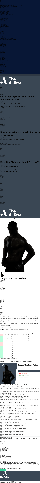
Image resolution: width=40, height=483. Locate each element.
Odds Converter (3, 45)
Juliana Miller (21, 318)
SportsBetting (2, 52)
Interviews (2, 31)
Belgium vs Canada (3, 21)
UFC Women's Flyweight (4, 458)
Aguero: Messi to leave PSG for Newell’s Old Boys (10, 142)
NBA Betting (2, 63)
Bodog (1, 50)
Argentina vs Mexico (3, 25)
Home (1, 1)
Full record (2, 300)
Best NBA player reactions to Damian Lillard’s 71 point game (13, 108)
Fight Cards (2, 33)
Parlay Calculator (3, 46)
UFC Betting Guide (3, 34)
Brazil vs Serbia (3, 20)
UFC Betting (2, 57)
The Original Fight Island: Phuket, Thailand (8, 39)
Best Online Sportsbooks (4, 47)
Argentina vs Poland (3, 17)
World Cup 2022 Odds (4, 13)
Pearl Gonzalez (7, 344)
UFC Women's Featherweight (5, 456)
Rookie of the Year (3, 66)
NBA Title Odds (3, 64)
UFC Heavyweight (3, 447)
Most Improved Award (4, 67)
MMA (1, 27)
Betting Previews (3, 36)
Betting (1, 40)
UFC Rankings (2, 37)
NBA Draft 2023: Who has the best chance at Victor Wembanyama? (12, 5)
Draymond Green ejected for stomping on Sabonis (11, 103)
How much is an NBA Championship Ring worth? (9, 6)
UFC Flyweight (2, 455)
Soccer (1, 8)
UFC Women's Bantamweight (5, 457)
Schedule (1, 444)
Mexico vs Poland (3, 24)
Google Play (9, 468)
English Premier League (4, 11)
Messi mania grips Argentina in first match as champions (20, 134)
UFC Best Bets (2, 58)
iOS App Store (17, 468)
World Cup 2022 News (4, 12)
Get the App (3, 470)
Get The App (2, 207)
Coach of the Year (3, 69)
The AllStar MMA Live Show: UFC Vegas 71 (9, 169)
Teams (1, 2)
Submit (12, 481)
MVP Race (2, 65)
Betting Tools (2, 43)
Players (1, 4)
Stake (1, 54)
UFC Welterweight (3, 450)
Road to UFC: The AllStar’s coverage (6, 38)
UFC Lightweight (3, 451)
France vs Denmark (3, 23)
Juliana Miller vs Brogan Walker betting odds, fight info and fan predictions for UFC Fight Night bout (19, 439)
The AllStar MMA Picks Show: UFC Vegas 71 (9, 171)
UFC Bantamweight (3, 454)
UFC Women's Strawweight (5, 460)
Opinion (1, 72)
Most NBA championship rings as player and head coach (10, 7)
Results (1, 443)
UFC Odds (2, 32)
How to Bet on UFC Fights (4, 60)
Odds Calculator (3, 44)
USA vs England (3, 15)
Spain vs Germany (3, 19)
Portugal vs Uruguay (4, 18)
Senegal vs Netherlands (4, 26)
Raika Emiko (7, 352)
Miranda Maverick (8, 346)
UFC (0, 30)
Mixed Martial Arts (6, 218)
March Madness (3, 71)
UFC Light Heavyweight (4, 448)
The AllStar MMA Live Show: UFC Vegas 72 (19, 162)
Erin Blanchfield (7, 342)
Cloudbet (1, 53)
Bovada (1, 49)
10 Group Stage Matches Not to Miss (7, 14)
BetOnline (2, 51)
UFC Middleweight (3, 449)
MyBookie (2, 56)
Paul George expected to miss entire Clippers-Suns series (17, 98)
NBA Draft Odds (3, 70)
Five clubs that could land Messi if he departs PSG (10, 144)
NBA (1, 0)
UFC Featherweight (3, 453)
